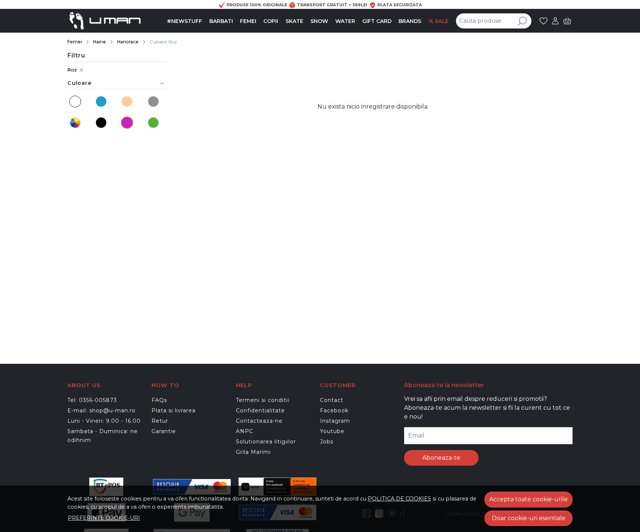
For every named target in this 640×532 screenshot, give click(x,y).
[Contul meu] (555, 20)
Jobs (326, 441)
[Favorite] (543, 20)
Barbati (221, 21)
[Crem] (128, 101)
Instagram (335, 421)
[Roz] (128, 122)
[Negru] (102, 122)
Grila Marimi (253, 452)
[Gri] (154, 101)
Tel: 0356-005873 (92, 400)
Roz (72, 70)
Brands (410, 21)
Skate (294, 21)
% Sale (439, 21)
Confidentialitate (260, 410)
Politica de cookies (399, 498)
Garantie (163, 431)
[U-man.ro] (114, 20)
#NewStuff (184, 21)
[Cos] (567, 20)
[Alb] (76, 101)
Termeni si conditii (262, 400)
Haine (99, 41)
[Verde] (154, 122)
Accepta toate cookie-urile (528, 499)
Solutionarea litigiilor (266, 441)
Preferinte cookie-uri (104, 518)
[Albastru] (102, 101)
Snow (319, 21)
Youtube (332, 431)
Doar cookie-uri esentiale (529, 518)
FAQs (159, 400)
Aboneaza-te (441, 457)
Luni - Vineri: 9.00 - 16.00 (104, 421)
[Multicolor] (76, 122)
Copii (270, 21)
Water (345, 21)
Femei (248, 21)
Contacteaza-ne (259, 421)
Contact (331, 400)
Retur (159, 421)
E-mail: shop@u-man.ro (101, 410)
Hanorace (128, 41)
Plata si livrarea (173, 410)
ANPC (244, 431)
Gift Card (376, 21)
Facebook (334, 410)
